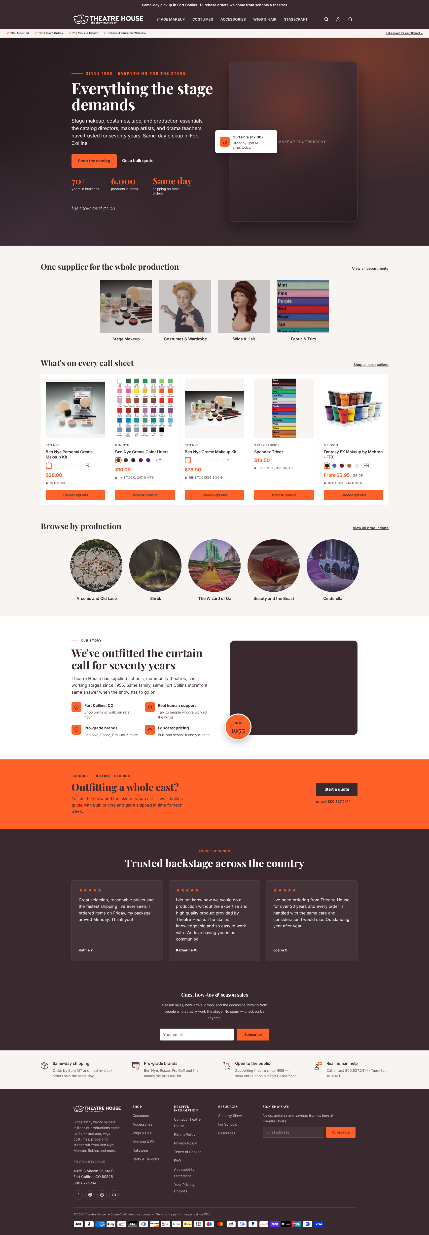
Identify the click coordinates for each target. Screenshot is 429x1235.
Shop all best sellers (371, 364)
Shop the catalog (94, 160)
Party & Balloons (146, 1159)
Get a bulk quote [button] (137, 160)
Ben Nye (53, 445)
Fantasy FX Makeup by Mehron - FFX (353, 454)
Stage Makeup (170, 19)
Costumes (202, 19)
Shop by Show (230, 1115)
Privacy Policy (185, 1143)
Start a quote (336, 789)
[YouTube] (114, 1195)
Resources (226, 1133)
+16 (366, 465)
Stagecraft (296, 19)
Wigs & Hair (264, 19)
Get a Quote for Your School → (404, 33)
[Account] (338, 19)
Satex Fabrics (267, 445)
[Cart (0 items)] (350, 19)
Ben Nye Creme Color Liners (142, 451)
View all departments (370, 268)
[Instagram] (90, 1195)
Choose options (75, 495)
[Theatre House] (108, 19)
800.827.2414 (339, 801)
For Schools (227, 1124)
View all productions (371, 528)
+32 (158, 460)
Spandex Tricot (268, 451)
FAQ (177, 1160)
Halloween (141, 1150)
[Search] (326, 19)
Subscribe (253, 1034)
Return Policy (184, 1134)
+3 (88, 465)
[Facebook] (78, 1195)
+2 (227, 460)
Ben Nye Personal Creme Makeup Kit (69, 454)
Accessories (233, 19)
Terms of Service (187, 1152)
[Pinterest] (102, 1195)
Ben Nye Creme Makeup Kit (211, 451)
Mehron (331, 445)
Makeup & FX (144, 1141)
